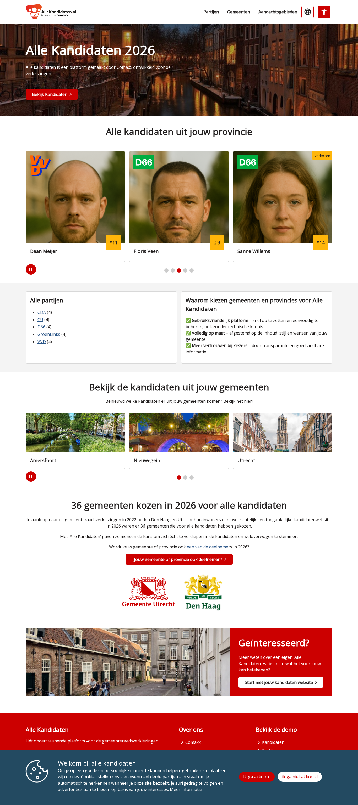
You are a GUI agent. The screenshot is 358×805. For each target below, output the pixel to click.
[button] (166, 270)
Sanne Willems (253, 251)
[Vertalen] (307, 12)
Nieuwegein (147, 460)
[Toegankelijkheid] (324, 12)
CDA (41, 312)
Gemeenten (238, 12)
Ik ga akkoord (256, 777)
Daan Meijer (43, 251)
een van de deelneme (207, 547)
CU (40, 319)
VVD (41, 341)
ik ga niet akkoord (300, 777)
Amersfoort (43, 460)
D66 (41, 327)
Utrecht (246, 460)
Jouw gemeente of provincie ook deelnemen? (178, 559)
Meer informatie (186, 789)
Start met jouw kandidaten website (279, 682)
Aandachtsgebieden (277, 12)
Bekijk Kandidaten (49, 94)
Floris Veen (146, 251)
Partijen (211, 12)
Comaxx (124, 67)
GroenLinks (48, 334)
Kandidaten (273, 742)
